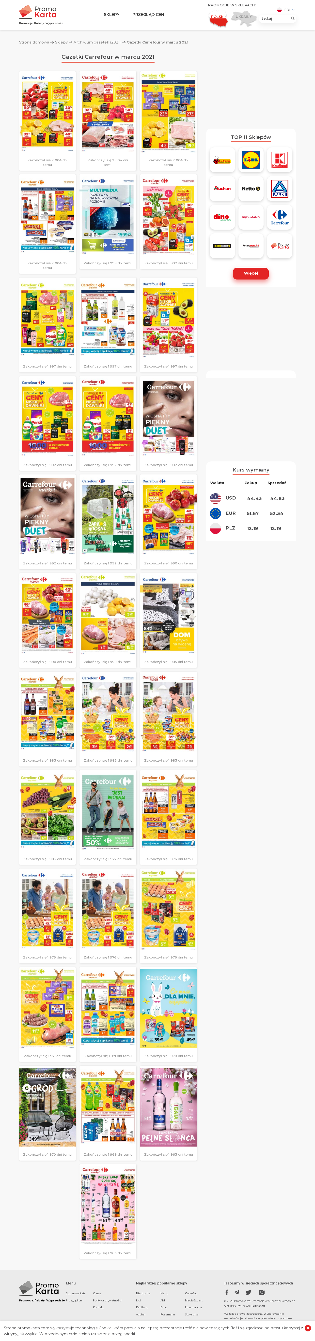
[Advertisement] (251, 86)
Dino (163, 1307)
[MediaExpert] (222, 247)
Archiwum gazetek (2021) (97, 42)
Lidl (138, 1300)
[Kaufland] (279, 161)
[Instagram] (259, 1292)
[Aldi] (279, 190)
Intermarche (193, 1307)
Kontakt (98, 1307)
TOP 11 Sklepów (251, 137)
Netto (164, 1293)
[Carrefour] (279, 219)
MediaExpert (194, 1300)
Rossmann (167, 1314)
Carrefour (192, 1293)
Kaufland (142, 1307)
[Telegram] (238, 1292)
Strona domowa (34, 42)
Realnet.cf (258, 1305)
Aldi (163, 1300)
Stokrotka (192, 1314)
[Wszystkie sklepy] (279, 247)
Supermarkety (76, 1293)
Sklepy (111, 14)
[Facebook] (227, 1292)
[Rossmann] (251, 219)
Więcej (251, 273)
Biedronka (143, 1293)
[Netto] (251, 190)
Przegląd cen (148, 14)
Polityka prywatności (107, 1300)
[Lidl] (251, 161)
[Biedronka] (222, 161)
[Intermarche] (251, 247)
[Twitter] (248, 1292)
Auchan (141, 1314)
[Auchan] (222, 190)
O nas (97, 1293)
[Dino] (222, 219)
